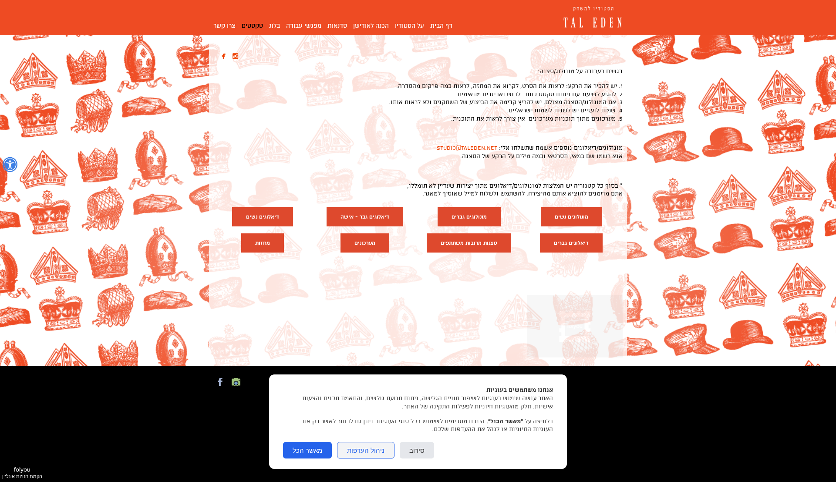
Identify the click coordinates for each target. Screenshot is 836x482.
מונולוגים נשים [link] (571, 216)
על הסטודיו (409, 26)
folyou (22, 472)
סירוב (417, 450)
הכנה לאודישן (371, 26)
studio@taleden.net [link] (467, 148)
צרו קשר (224, 26)
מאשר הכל (307, 450)
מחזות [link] (262, 242)
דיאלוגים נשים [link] (262, 216)
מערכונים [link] (364, 242)
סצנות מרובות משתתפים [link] (469, 242)
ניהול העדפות (365, 450)
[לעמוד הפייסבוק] (220, 387)
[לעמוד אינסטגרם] (236, 387)
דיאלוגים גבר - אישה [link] (364, 216)
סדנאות (337, 26)
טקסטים (252, 26)
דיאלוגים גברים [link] (571, 242)
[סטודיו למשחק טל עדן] (590, 17)
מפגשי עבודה (303, 26)
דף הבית (441, 26)
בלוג (274, 26)
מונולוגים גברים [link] (469, 216)
